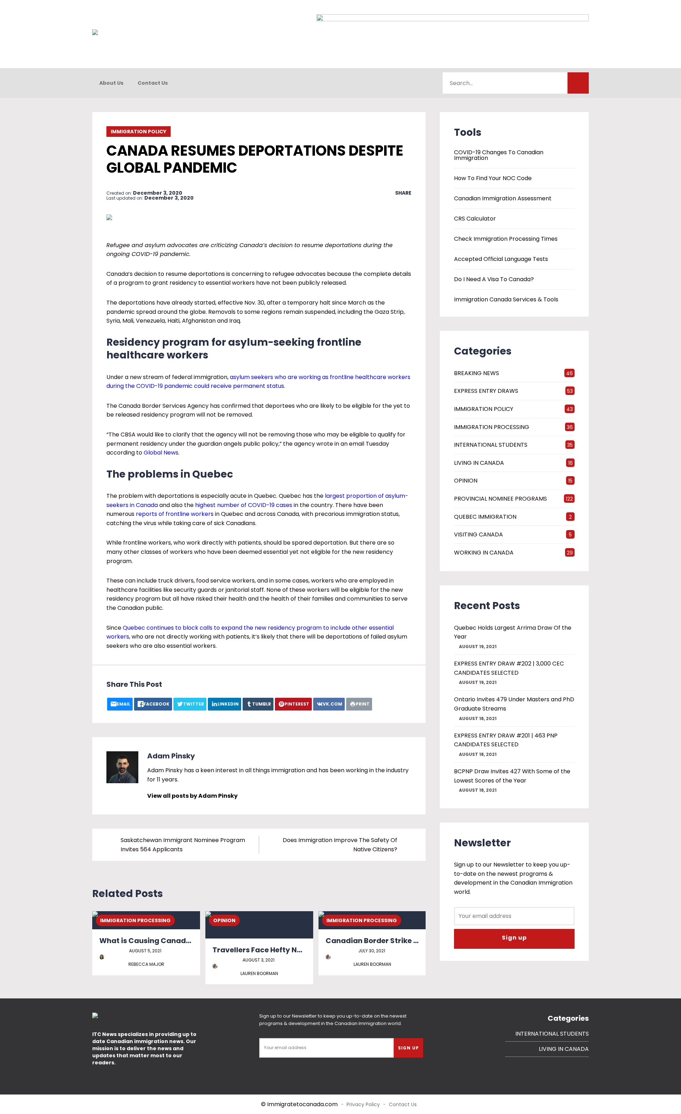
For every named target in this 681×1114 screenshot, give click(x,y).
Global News (161, 453)
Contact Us (153, 83)
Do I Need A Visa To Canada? (494, 279)
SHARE (403, 192)
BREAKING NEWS (476, 373)
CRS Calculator (475, 219)
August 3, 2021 (259, 960)
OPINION (224, 920)
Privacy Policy (363, 1104)
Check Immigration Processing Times (506, 239)
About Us (111, 83)
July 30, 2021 (371, 951)
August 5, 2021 (145, 951)
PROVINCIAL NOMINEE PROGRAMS (500, 499)
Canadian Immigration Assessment (503, 198)
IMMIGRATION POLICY (138, 131)
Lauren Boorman (259, 973)
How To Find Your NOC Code (493, 178)
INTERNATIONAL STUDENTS (490, 445)
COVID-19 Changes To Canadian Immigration (498, 155)
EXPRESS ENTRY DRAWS (486, 391)
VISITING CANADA (478, 534)
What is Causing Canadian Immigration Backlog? (190, 941)
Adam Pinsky (171, 756)
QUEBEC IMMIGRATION (485, 517)
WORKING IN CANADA (484, 552)
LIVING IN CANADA (479, 463)
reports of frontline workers (175, 514)
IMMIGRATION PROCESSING (135, 920)
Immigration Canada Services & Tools (506, 299)
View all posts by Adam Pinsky (192, 796)
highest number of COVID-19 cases (243, 505)
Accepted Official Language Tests (501, 259)
